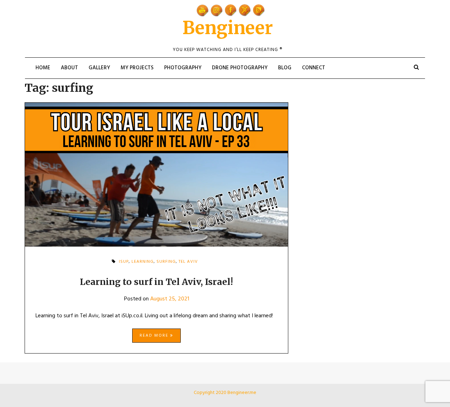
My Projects (137, 68)
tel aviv (188, 261)
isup (124, 261)
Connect (313, 68)
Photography (182, 68)
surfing (166, 261)
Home (43, 68)
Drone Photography (240, 68)
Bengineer (227, 28)
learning (142, 261)
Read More (155, 335)
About (69, 68)
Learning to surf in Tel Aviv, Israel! (156, 281)
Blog (284, 68)
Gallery (99, 68)
